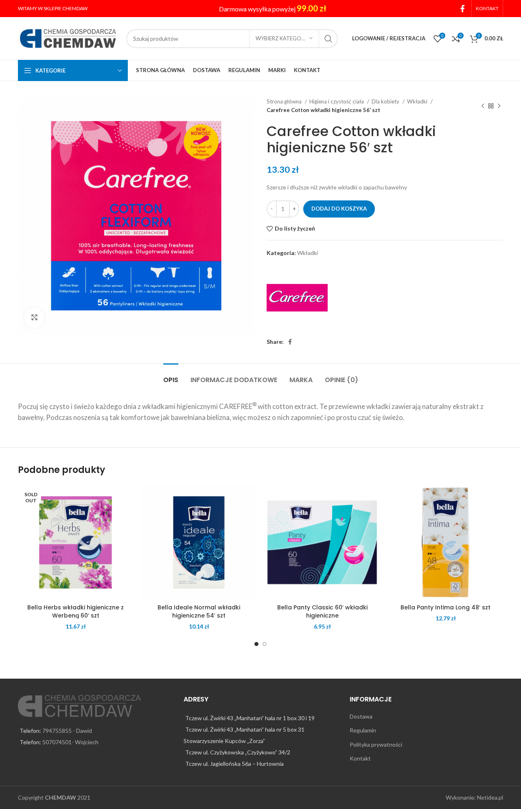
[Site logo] (68, 37)
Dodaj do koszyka (339, 208)
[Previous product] (483, 106)
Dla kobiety (386, 101)
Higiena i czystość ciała (337, 101)
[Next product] (499, 106)
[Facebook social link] (462, 8)
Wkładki (418, 101)
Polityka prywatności (376, 744)
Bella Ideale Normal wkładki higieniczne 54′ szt (199, 611)
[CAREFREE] (297, 297)
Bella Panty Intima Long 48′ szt (445, 607)
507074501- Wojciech (70, 742)
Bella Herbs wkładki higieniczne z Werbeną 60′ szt (75, 611)
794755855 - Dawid (67, 730)
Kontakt (360, 758)
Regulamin (363, 730)
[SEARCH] (328, 38)
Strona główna (285, 101)
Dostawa (361, 716)
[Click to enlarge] (34, 318)
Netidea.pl (490, 797)
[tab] (170, 375)
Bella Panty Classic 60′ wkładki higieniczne (322, 611)
